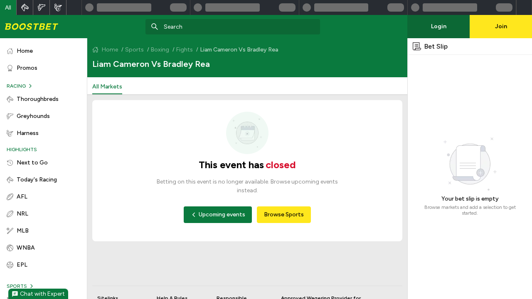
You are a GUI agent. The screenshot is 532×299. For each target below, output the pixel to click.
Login (438, 26)
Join (501, 26)
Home (110, 49)
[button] (8, 7)
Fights (184, 49)
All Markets (107, 86)
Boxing (160, 49)
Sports (134, 49)
